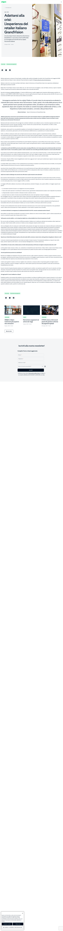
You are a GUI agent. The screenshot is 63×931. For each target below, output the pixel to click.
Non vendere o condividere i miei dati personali (12, 927)
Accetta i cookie (7, 923)
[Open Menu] (61, 2)
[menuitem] (2, 70)
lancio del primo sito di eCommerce (43, 80)
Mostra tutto (9, 331)
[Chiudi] (22, 913)
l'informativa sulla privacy (34, 373)
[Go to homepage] (3, 2)
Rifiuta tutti (18, 923)
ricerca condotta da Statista (13, 92)
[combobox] (31, 366)
